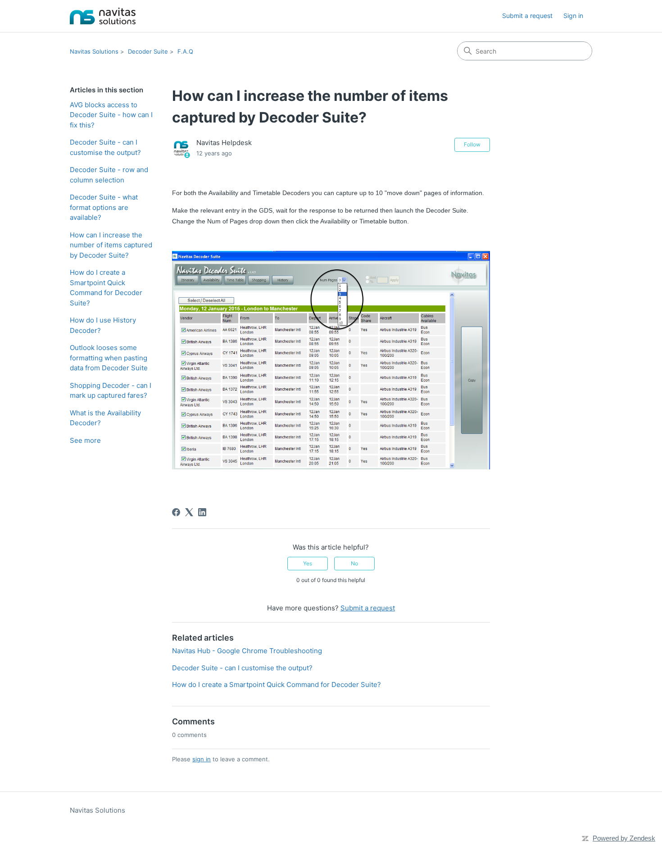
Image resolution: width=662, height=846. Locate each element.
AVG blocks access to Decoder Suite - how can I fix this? (111, 114)
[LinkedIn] (202, 512)
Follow (472, 144)
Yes (307, 563)
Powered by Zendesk (624, 838)
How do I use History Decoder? (103, 325)
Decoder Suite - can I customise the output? (105, 147)
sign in (201, 759)
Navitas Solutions (94, 51)
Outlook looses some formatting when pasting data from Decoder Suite (109, 357)
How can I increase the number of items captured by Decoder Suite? (111, 245)
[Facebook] (176, 512)
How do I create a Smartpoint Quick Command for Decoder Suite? (106, 287)
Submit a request (527, 15)
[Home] (103, 16)
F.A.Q (185, 51)
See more (85, 440)
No (354, 563)
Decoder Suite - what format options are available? (104, 207)
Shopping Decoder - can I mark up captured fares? (110, 390)
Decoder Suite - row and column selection (109, 174)
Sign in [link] (573, 15)
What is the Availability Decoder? (105, 418)
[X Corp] (189, 512)
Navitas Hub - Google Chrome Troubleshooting (247, 650)
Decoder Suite (148, 51)
